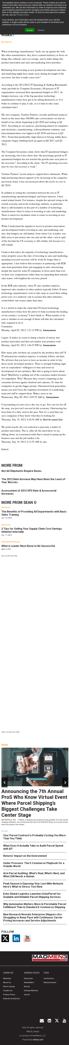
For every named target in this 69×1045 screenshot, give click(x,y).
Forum (46, 972)
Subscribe (28, 978)
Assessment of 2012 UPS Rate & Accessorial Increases (28, 492)
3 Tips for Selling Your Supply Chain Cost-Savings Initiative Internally (31, 530)
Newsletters (29, 982)
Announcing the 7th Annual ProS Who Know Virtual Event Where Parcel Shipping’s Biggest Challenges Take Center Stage (34, 803)
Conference (49, 978)
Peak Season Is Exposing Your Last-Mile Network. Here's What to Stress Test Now (33, 885)
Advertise (7, 978)
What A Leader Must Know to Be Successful (28, 546)
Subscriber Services (31, 972)
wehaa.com (38, 1040)
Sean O (8, 42)
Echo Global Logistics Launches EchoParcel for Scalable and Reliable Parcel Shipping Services (32, 895)
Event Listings (9, 986)
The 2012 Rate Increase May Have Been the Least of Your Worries (33, 481)
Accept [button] (30, 30)
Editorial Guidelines (11, 999)
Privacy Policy (23, 14)
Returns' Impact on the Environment (25, 855)
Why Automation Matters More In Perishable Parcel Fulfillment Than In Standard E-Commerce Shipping (34, 906)
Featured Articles (10, 542)
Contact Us (7, 991)
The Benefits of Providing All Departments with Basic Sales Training (33, 513)
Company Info (8, 972)
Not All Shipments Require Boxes (21, 470)
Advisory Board (50, 982)
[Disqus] (35, 602)
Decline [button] (41, 30)
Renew (27, 986)
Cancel (27, 995)
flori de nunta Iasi (52, 419)
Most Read (4, 831)
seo (45, 441)
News (4, 745)
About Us (7, 982)
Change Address (31, 991)
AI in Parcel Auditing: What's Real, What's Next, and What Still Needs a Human (34, 875)
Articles (5, 507)
